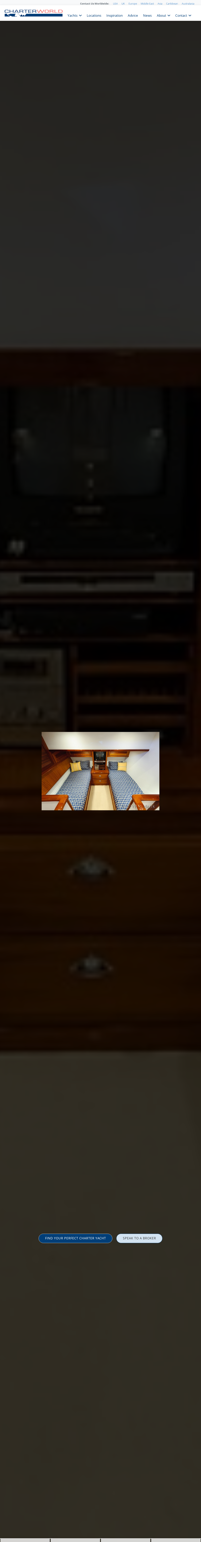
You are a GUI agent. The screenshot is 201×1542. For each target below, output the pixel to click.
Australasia (188, 3)
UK (123, 3)
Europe (133, 3)
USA (115, 3)
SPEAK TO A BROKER (139, 1238)
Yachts (73, 15)
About (161, 15)
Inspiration (114, 15)
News (147, 15)
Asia (160, 3)
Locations (94, 15)
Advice (133, 15)
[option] (100, 771)
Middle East (147, 3)
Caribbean (172, 3)
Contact (181, 15)
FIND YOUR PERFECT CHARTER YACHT (75, 1238)
